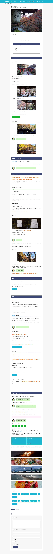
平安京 (27, 194)
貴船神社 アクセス (17, 50)
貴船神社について (17, 48)
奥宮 (15, 49)
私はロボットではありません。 (16, 544)
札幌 (13, 501)
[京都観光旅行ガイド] (11, 1)
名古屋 (27, 501)
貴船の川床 (14, 315)
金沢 (19, 501)
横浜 (24, 501)
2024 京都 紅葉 (17, 509)
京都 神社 (13, 509)
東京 (21, 501)
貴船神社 (20, 431)
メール (13, 533)
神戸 (36, 501)
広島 (39, 501)
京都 (30, 501)
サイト (13, 536)
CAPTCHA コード (15, 541)
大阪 (33, 501)
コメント (14, 519)
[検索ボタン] (43, 1)
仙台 (16, 501)
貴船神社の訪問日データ (15, 161)
